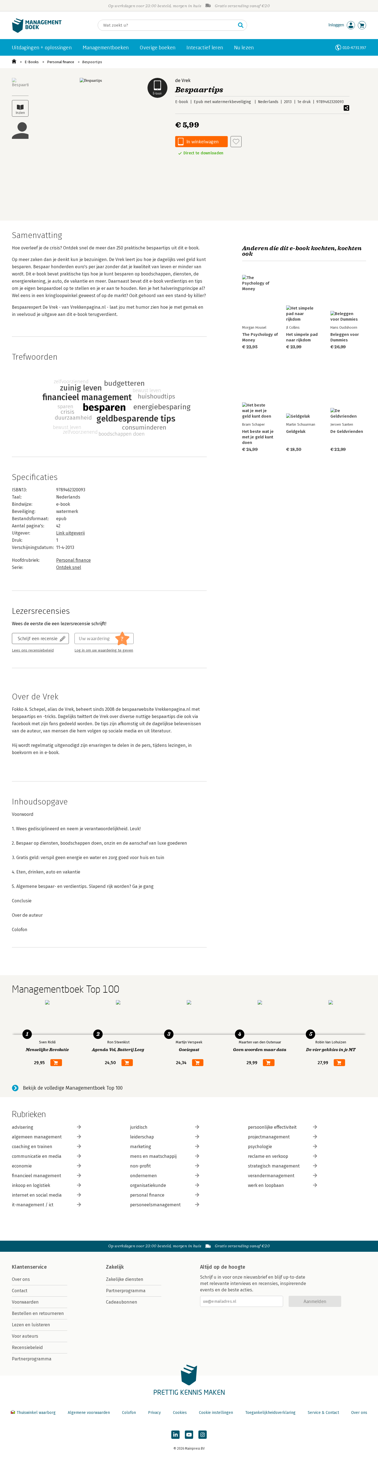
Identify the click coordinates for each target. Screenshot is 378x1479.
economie (22, 1166)
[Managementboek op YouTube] (189, 1435)
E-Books (32, 62)
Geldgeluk (295, 431)
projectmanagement (269, 1137)
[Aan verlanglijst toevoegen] (236, 141)
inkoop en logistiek (31, 1185)
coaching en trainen (32, 1146)
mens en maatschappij (153, 1156)
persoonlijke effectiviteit (272, 1127)
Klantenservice (29, 1267)
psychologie (260, 1146)
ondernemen (143, 1175)
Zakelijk (115, 1267)
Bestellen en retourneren (38, 1313)
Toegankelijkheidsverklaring (270, 1412)
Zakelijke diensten (124, 1279)
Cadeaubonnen (121, 1302)
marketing (140, 1146)
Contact (19, 1290)
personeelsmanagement (155, 1204)
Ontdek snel (68, 567)
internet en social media (37, 1195)
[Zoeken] (241, 25)
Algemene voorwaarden (89, 1412)
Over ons (21, 1279)
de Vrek (182, 80)
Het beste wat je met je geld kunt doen (258, 437)
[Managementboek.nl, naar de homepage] (37, 31)
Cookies (180, 1412)
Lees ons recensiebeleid (33, 650)
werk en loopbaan (266, 1185)
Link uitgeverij (70, 533)
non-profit (140, 1166)
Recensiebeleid (27, 1347)
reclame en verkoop (268, 1156)
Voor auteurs (25, 1336)
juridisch (138, 1127)
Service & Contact (323, 1412)
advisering (22, 1127)
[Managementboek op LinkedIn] (175, 1435)
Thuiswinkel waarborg (36, 1412)
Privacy (154, 1412)
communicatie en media (36, 1156)
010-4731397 (354, 47)
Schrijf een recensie (38, 638)
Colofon (129, 1412)
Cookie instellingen (216, 1412)
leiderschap (142, 1137)
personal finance (147, 1195)
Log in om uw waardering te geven (103, 650)
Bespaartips (92, 62)
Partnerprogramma (31, 1359)
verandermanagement (271, 1175)
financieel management (36, 1175)
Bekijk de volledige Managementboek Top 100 (73, 1088)
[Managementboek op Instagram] (202, 1435)
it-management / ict (32, 1204)
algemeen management (37, 1137)
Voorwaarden (25, 1302)
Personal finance (60, 62)
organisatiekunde (148, 1185)
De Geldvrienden (346, 431)
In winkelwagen (203, 141)
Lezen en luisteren (31, 1324)
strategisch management (274, 1166)
